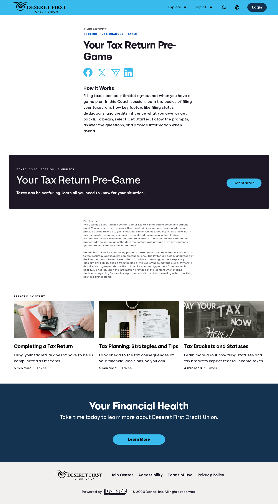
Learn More (139, 439)
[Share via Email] (115, 73)
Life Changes (114, 34)
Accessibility (150, 475)
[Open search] (223, 7)
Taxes (134, 34)
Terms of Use (180, 475)
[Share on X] (102, 73)
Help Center (122, 475)
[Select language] (236, 7)
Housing (90, 34)
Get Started (244, 183)
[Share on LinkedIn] (128, 73)
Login (257, 7)
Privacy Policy (211, 475)
